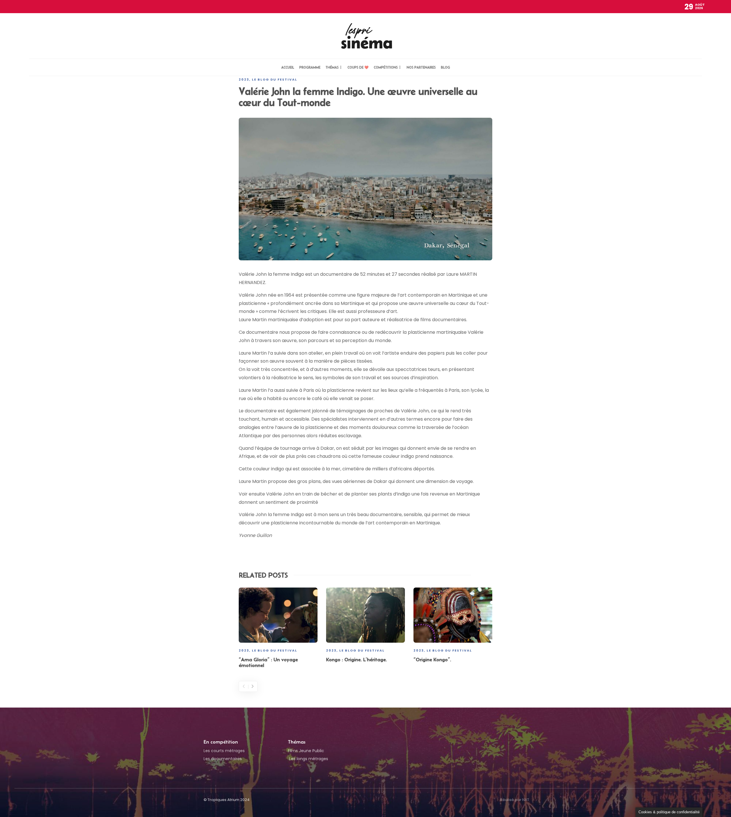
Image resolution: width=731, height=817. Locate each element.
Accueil (287, 67)
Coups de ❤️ (358, 67)
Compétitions (386, 67)
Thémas (332, 67)
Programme (309, 67)
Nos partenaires (421, 67)
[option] (278, 628)
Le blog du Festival (274, 79)
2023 (244, 79)
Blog (445, 67)
